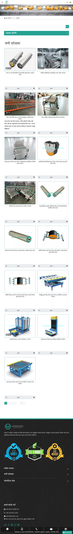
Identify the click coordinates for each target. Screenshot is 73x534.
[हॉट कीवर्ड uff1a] (67, 26)
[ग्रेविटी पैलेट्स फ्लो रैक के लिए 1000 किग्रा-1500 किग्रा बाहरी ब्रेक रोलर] (20, 281)
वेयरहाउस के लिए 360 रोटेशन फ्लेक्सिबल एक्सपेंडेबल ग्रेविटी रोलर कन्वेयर (20, 162)
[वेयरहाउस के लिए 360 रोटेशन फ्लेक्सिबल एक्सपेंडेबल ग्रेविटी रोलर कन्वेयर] (20, 148)
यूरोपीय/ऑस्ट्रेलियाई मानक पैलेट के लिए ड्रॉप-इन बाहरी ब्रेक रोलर (53, 162)
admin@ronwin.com (12, 516)
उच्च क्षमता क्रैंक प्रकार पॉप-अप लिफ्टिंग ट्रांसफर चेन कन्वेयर (20, 382)
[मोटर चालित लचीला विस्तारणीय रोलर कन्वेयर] (53, 104)
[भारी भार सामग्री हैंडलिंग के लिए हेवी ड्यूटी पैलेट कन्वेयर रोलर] (20, 59)
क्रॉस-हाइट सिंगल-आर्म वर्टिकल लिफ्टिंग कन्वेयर (53, 339)
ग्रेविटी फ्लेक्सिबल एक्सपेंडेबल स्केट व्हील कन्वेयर (53, 73)
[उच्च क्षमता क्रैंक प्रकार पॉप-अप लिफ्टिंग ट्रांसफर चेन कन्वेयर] (20, 368)
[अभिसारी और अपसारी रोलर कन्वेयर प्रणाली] (20, 192)
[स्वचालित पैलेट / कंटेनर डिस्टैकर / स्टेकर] (20, 326)
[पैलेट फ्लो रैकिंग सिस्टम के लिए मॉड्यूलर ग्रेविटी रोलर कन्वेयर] (20, 104)
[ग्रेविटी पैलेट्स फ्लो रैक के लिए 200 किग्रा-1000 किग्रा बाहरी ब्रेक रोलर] (53, 237)
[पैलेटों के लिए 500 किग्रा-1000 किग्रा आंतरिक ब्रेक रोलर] (20, 237)
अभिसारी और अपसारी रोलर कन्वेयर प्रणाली (20, 206)
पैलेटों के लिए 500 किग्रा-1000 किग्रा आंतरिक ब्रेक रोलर (20, 250)
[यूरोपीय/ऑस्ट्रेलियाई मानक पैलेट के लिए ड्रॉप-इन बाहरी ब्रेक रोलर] (53, 148)
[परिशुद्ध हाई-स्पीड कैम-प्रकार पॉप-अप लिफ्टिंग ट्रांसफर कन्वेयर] (53, 281)
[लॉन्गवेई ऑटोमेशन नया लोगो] (14, 426)
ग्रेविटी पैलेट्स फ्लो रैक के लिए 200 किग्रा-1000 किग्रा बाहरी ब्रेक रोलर (53, 251)
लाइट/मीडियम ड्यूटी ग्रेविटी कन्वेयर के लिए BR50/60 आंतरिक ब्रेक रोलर (53, 207)
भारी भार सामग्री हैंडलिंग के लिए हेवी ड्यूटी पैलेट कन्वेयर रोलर (20, 73)
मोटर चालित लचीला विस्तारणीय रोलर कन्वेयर (53, 117)
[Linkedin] (12, 525)
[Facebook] (8, 525)
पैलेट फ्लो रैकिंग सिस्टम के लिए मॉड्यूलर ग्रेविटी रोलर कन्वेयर (20, 118)
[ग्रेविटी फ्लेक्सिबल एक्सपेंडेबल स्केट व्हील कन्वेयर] (53, 58)
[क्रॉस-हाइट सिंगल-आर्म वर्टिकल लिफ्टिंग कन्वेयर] (53, 326)
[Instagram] (18, 525)
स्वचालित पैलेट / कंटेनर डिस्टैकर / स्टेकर (20, 339)
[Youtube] (5, 525)
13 (21, 403)
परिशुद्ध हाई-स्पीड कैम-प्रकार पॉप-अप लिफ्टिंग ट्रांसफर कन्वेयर (53, 295)
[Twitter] (15, 525)
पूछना (18, 88)
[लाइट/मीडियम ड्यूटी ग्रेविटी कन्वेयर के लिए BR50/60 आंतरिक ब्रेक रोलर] (53, 192)
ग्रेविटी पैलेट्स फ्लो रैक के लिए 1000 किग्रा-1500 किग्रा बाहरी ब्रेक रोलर (20, 295)
